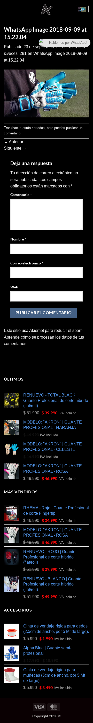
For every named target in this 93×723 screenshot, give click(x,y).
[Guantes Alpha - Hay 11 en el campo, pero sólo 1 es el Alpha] (46, 9)
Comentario (21, 194)
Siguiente (15, 148)
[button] (7, 9)
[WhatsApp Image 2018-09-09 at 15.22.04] (46, 93)
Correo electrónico (26, 263)
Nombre (18, 239)
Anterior (13, 142)
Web (14, 287)
